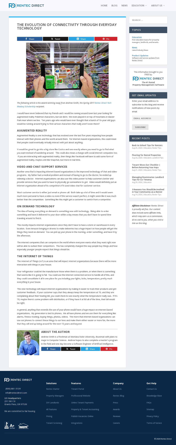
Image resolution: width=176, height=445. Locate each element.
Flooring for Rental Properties (146, 155)
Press (115, 402)
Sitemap (150, 409)
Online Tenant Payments (82, 402)
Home (104, 5)
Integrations (76, 423)
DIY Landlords (52, 402)
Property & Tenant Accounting (85, 409)
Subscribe (140, 127)
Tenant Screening (54, 423)
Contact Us (152, 389)
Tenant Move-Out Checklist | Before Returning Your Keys (146, 166)
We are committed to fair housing (19, 411)
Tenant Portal (77, 389)
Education (138, 5)
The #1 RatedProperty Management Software (148, 78)
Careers (116, 423)
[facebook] (7, 438)
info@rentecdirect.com (16, 392)
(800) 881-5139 (13, 388)
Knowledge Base (154, 395)
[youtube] (12, 438)
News (125, 5)
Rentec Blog (118, 395)
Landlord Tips (157, 158)
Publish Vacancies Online (82, 416)
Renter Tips (156, 148)
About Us (117, 389)
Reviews (116, 416)
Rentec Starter (52, 389)
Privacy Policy (153, 416)
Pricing (49, 416)
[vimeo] (14, 438)
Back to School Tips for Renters (147, 145)
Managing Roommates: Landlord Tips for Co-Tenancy (148, 178)
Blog (114, 5)
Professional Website (80, 395)
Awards (116, 409)
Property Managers (55, 395)
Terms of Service (154, 423)
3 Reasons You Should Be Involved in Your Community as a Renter (148, 190)
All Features (51, 409)
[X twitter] (5, 438)
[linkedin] (9, 438)
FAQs (149, 402)
